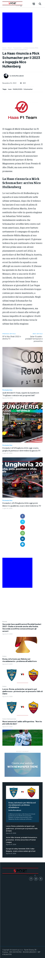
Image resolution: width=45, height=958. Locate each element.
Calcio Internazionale (9, 719)
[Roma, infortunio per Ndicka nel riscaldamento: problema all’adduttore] (22, 675)
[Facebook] (22, 516)
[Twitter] (22, 521)
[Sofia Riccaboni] (7, 75)
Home (4, 48)
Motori (10, 48)
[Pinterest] (22, 527)
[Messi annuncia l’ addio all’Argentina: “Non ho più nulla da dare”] (22, 738)
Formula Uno (17, 48)
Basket (4, 621)
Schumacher (28, 89)
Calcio (4, 656)
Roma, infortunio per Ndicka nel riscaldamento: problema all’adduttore (19, 660)
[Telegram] (22, 544)
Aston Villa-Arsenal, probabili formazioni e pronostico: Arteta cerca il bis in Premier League (21, 839)
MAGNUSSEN (17, 89)
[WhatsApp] (22, 533)
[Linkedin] (22, 538)
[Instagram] (36, 879)
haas (10, 89)
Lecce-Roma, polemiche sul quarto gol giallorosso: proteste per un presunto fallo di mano (22, 691)
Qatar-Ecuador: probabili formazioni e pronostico (34, 338)
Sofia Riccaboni (14, 810)
